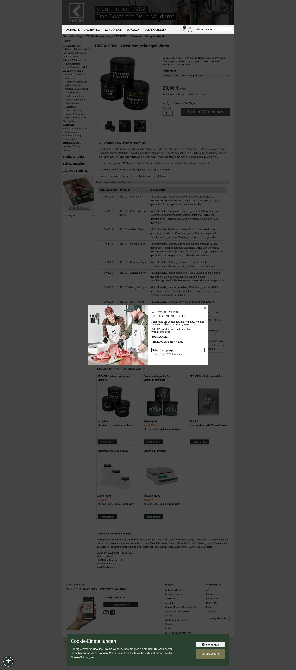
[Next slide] (152, 126)
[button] (8, 662)
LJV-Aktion (113, 29)
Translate (177, 354)
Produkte (72, 29)
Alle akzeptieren (210, 653)
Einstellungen (210, 644)
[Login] (190, 29)
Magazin (133, 29)
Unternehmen (155, 29)
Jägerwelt (92, 29)
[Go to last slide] (98, 126)
